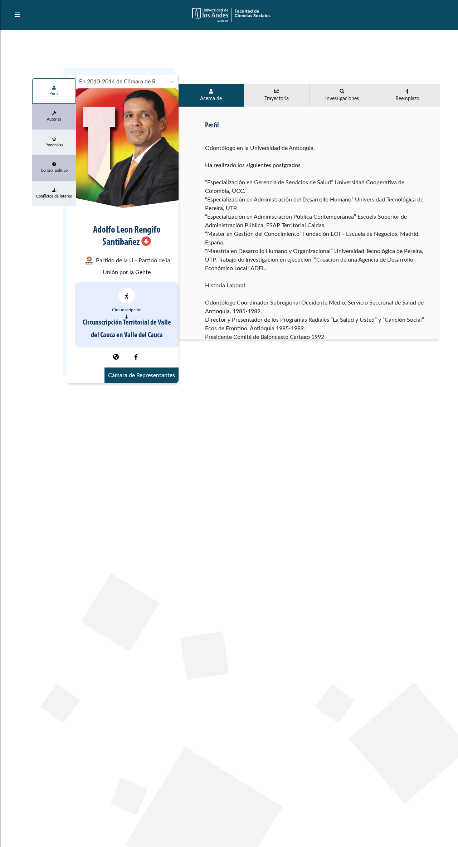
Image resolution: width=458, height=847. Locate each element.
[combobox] (80, 81)
